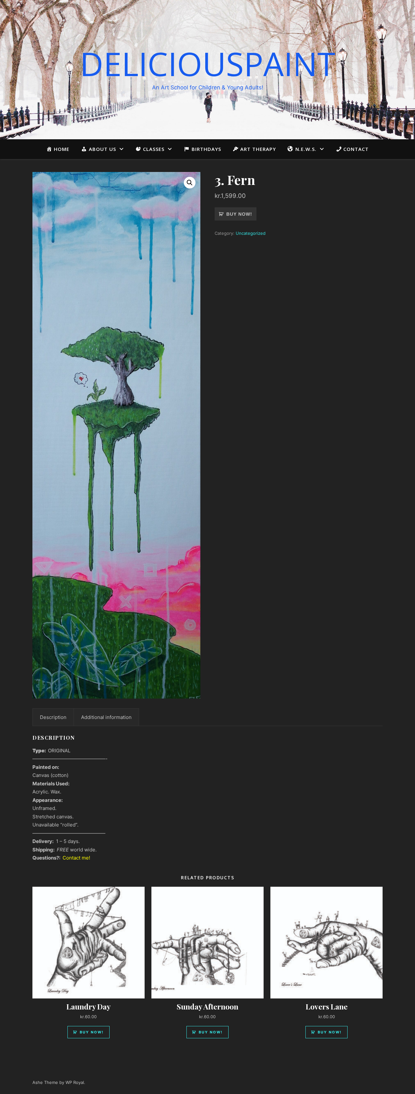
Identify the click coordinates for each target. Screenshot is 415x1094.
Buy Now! (239, 214)
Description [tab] (53, 717)
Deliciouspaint (207, 63)
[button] (190, 182)
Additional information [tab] (106, 717)
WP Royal (74, 1082)
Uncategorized (251, 233)
